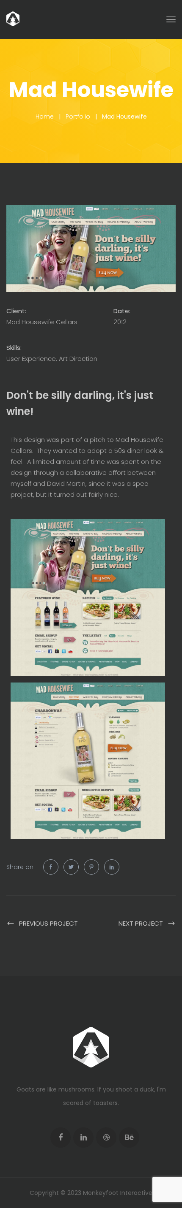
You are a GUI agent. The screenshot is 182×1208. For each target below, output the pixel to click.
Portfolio (78, 116)
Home (45, 116)
